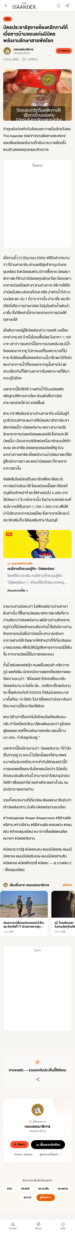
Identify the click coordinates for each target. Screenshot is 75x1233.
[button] (37, 95)
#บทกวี (27, 1197)
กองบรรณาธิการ (37, 1126)
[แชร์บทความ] (67, 5)
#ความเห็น (43, 1188)
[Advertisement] (37, 207)
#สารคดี (25, 1188)
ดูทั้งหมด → (46, 1197)
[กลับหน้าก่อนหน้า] (6, 5)
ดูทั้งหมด (67, 885)
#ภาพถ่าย (63, 1188)
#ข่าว (9, 1188)
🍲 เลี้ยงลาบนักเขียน (48, 1145)
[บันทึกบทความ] (58, 5)
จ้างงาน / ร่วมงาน (23, 1154)
